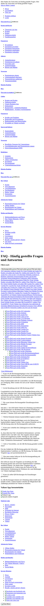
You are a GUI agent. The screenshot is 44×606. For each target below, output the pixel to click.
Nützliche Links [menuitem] (5, 501)
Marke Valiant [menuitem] (9, 192)
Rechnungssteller (7, 269)
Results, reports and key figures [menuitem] (15, 240)
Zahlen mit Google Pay (26, 287)
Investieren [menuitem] (8, 161)
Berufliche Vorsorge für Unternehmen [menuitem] (17, 144)
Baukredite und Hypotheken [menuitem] (14, 119)
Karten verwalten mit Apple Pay (11, 273)
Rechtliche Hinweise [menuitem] (11, 512)
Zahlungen (24, 278)
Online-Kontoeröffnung (24, 295)
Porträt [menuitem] (7, 185)
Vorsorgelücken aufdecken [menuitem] (13, 79)
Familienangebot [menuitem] (10, 37)
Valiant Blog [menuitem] (9, 221)
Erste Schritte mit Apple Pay (33, 271)
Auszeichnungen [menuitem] (10, 196)
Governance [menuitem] (9, 236)
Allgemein (10, 276)
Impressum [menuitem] (8, 516)
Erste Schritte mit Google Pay (27, 286)
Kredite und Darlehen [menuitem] (12, 117)
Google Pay (13, 286)
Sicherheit (4, 278)
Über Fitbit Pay (31, 282)
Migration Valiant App (24, 291)
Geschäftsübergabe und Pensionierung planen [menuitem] (19, 146)
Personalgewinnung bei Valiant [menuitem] (15, 204)
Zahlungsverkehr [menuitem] (10, 35)
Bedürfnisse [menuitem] (4, 152)
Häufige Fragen (9, 289)
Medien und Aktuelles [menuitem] (7, 213)
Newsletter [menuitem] (8, 507)
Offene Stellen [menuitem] (9, 205)
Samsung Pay (35, 293)
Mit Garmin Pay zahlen (32, 284)
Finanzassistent (19, 276)
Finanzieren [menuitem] (4, 41)
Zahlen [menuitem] (3, 96)
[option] (17, 311)
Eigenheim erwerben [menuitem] (11, 47)
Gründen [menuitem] (8, 156)
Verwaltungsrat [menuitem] (10, 186)
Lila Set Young (32, 307)
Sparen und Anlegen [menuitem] (6, 127)
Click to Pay (12, 275)
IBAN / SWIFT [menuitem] (10, 505)
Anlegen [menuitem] (3, 56)
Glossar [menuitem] (7, 519)
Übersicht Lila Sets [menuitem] (11, 29)
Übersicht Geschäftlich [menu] (7, 92)
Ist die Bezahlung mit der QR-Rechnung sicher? (18, 388)
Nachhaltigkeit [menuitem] (9, 190)
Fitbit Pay (26, 280)
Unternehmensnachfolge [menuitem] (13, 165)
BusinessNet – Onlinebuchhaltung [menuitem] (16, 108)
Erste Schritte (34, 280)
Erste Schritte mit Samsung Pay (11, 298)
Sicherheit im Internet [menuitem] (12, 510)
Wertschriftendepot (14, 278)
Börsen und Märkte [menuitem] (11, 67)
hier (8, 453)
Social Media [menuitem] (9, 222)
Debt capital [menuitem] (9, 238)
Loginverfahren (12, 291)
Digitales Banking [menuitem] (6, 85)
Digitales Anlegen (32, 275)
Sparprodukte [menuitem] (9, 131)
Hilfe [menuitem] (6, 508)
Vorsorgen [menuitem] (4, 71)
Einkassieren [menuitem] (9, 106)
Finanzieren (19, 280)
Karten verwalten (6, 282)
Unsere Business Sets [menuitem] (12, 104)
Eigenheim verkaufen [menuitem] (12, 52)
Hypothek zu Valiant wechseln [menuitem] (15, 123)
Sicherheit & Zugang (26, 306)
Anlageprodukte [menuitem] (10, 65)
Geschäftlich (9, 10)
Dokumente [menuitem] (8, 517)
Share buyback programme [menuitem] (13, 243)
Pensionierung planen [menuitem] (12, 75)
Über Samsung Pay (26, 300)
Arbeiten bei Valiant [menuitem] (6, 199)
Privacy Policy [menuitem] (9, 514)
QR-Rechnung (37, 295)
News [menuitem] (7, 230)
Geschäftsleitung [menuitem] (10, 188)
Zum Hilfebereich (7, 371)
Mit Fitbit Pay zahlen (19, 282)
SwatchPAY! (5, 295)
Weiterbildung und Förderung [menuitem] (14, 209)
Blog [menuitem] (2, 88)
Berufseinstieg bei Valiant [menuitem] (13, 207)
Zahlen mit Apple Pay (29, 273)
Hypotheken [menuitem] (9, 45)
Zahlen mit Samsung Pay (12, 300)
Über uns (8, 12)
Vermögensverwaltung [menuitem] (12, 62)
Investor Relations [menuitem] (6, 226)
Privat (7, 9)
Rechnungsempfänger (8, 280)
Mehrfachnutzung (13, 306)
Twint (12, 304)
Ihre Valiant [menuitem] (4, 180)
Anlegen (13, 271)
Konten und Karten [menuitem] (6, 25)
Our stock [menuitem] (8, 241)
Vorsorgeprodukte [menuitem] (10, 81)
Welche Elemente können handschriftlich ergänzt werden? (22, 417)
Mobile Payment (37, 291)
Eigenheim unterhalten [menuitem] (12, 50)
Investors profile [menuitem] (10, 232)
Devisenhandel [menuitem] (10, 163)
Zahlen (19, 307)
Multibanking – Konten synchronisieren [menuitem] (18, 109)
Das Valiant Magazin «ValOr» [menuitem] (14, 219)
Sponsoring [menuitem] (8, 194)
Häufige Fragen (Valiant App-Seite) (26, 289)
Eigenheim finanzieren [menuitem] (12, 48)
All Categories (5, 271)
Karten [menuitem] (7, 33)
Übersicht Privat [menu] (6, 21)
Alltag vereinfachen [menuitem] (11, 160)
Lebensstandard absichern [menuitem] (13, 77)
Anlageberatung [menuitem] (10, 60)
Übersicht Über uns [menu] (6, 177)
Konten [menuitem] (7, 31)
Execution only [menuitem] (10, 64)
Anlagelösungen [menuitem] (10, 133)
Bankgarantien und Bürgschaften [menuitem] (15, 121)
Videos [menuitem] (7, 521)
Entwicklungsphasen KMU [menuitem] (14, 148)
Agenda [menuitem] (7, 234)
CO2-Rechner (21, 275)
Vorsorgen (13, 307)
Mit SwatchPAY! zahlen (29, 302)
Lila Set (25, 307)
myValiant (13, 295)
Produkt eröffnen (10, 16)
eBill (29, 278)
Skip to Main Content (8, 5)
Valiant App (18, 304)
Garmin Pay (19, 293)
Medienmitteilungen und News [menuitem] (15, 217)
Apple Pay (20, 271)
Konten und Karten (30, 276)
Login (7, 18)
